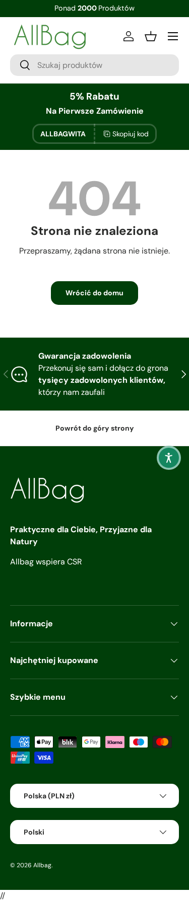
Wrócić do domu (94, 292)
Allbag (42, 865)
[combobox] (94, 65)
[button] (169, 458)
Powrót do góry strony (94, 428)
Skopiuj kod (130, 133)
